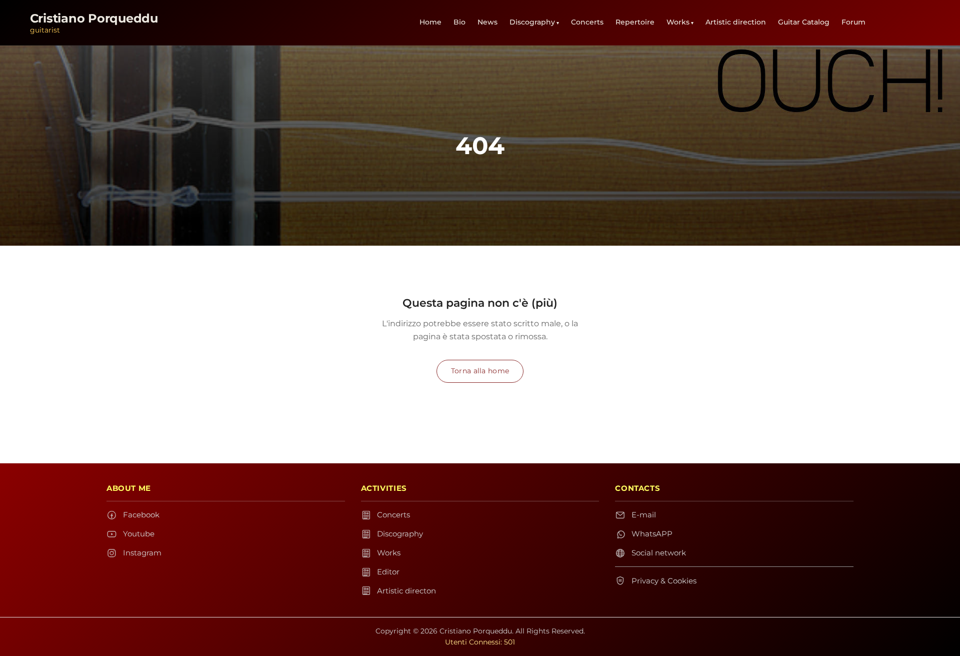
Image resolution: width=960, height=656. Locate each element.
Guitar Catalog (804, 22)
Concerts (587, 22)
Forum (854, 22)
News (488, 22)
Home (431, 22)
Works (678, 22)
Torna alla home (480, 370)
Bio (460, 22)
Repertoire (635, 22)
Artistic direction (736, 22)
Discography (532, 22)
